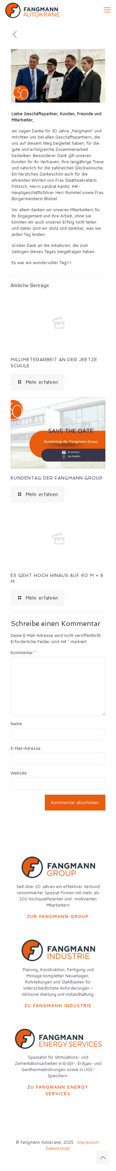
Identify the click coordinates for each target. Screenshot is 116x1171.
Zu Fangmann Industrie (58, 1005)
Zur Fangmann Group (58, 916)
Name (16, 723)
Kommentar (23, 652)
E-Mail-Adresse (26, 748)
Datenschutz (58, 1148)
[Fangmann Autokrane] (32, 10)
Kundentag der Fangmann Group (57, 478)
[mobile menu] (107, 9)
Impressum (88, 1142)
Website (19, 772)
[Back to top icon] (103, 1158)
